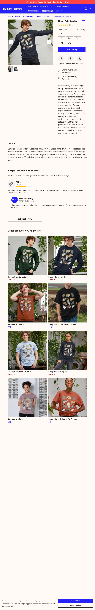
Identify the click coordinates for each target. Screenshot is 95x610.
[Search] (86, 9)
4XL (61, 43)
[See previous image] (11, 42)
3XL (77, 38)
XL (62, 38)
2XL (69, 38)
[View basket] (91, 9)
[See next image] (49, 42)
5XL (69, 43)
